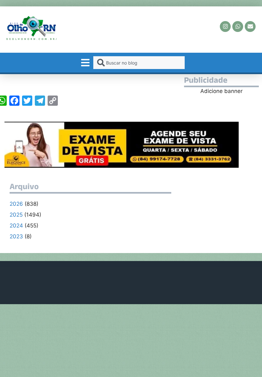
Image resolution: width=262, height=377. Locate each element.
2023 (16, 236)
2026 (16, 204)
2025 (16, 215)
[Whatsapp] (237, 26)
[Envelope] (250, 26)
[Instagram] (225, 26)
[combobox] (138, 62)
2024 (16, 225)
